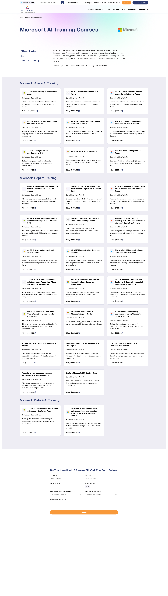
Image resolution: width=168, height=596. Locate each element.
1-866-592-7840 (28, 2)
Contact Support (114, 2)
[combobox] (66, 494)
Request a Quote (100, 2)
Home (21, 17)
